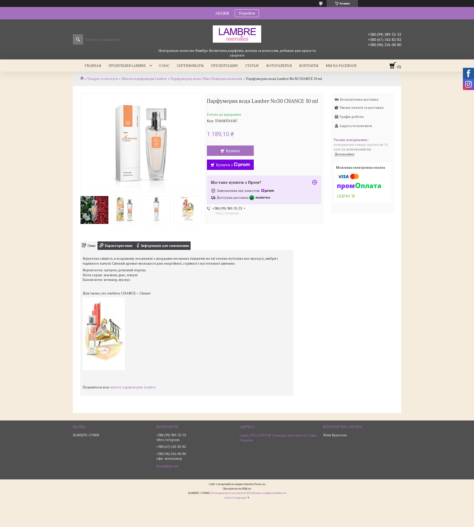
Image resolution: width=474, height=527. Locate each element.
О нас (164, 65)
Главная (93, 65)
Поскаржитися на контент (229, 493)
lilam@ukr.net (167, 466)
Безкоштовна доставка (359, 99)
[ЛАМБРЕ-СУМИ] (237, 34)
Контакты (308, 65)
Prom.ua (260, 484)
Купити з (224, 164)
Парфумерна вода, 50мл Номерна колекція (206, 78)
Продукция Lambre (127, 65)
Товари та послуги (102, 78)
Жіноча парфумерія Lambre (144, 78)
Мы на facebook (341, 65)
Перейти (247, 13)
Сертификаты (190, 65)
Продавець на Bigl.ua (237, 488)
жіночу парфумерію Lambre (133, 387)
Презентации (224, 65)
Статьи (252, 65)
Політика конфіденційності (267, 493)
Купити (233, 150)
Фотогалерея (279, 65)
